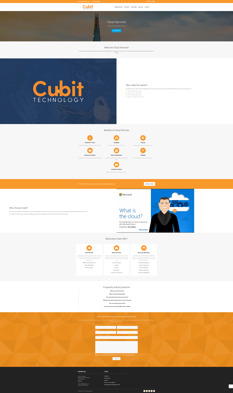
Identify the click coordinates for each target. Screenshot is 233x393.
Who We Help (134, 7)
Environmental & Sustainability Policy (112, 384)
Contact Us (147, 7)
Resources (140, 7)
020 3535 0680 (84, 385)
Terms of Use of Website (109, 382)
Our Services (126, 7)
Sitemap (106, 380)
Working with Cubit (118, 7)
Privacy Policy (107, 378)
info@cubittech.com (85, 383)
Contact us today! (149, 184)
